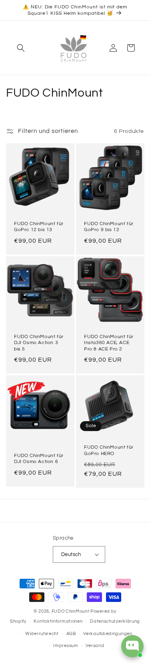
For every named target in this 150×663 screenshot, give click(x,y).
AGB (71, 633)
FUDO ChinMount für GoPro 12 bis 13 (39, 227)
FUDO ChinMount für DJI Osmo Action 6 (39, 459)
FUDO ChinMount (71, 611)
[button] (21, 48)
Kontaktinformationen (58, 621)
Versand (95, 645)
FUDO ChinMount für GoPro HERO (109, 450)
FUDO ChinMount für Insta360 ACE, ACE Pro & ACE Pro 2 (109, 342)
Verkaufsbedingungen (107, 633)
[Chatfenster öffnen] (132, 646)
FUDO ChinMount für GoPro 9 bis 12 (109, 227)
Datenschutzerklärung (115, 621)
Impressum (65, 645)
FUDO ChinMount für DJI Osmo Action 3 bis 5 (39, 342)
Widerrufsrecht (42, 633)
